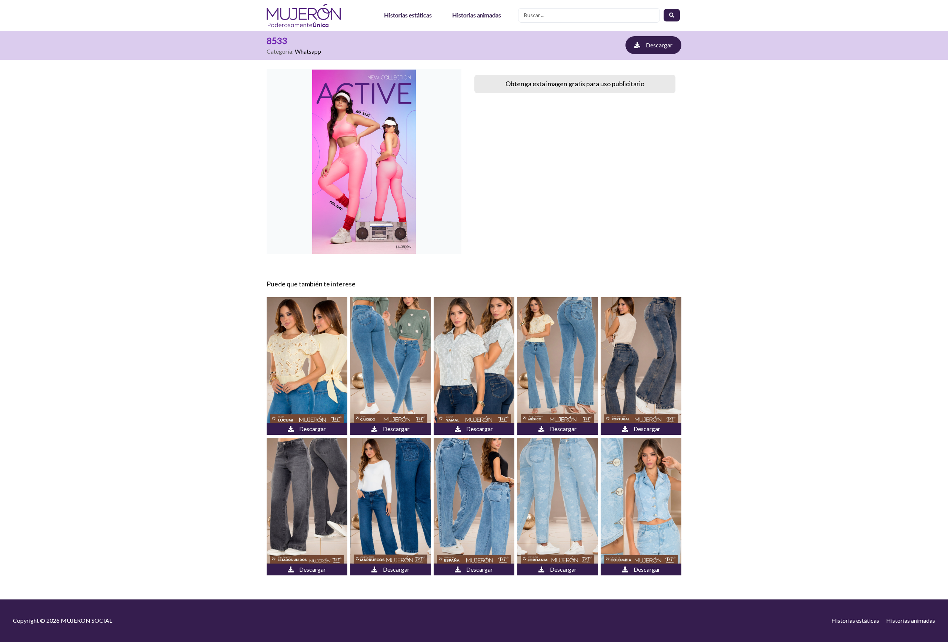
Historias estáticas (408, 15)
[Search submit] (672, 15)
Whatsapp (308, 51)
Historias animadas (476, 15)
